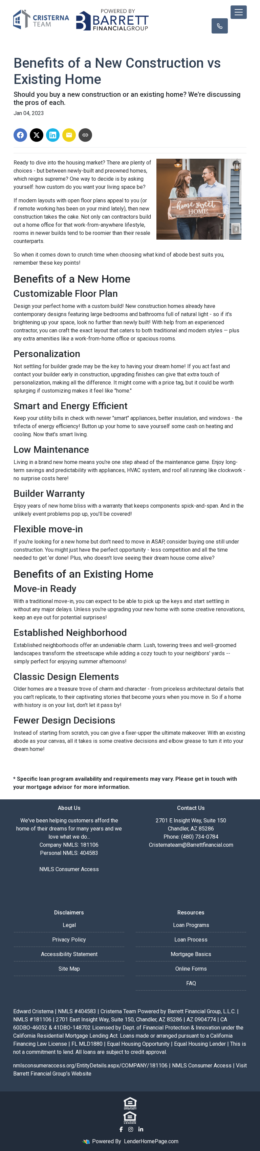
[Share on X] (36, 135)
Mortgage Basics (191, 954)
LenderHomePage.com (151, 1141)
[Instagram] (130, 1129)
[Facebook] (121, 1129)
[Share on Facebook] (20, 135)
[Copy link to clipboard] (85, 135)
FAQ (191, 983)
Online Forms (191, 969)
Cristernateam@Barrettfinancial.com (191, 845)
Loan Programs (191, 925)
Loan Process (191, 939)
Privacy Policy (69, 939)
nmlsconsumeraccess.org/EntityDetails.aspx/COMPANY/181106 (90, 1065)
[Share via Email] (69, 135)
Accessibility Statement (69, 954)
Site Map (69, 969)
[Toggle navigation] (239, 12)
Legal (69, 925)
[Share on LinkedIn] (53, 135)
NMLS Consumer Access (69, 869)
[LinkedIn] (140, 1129)
